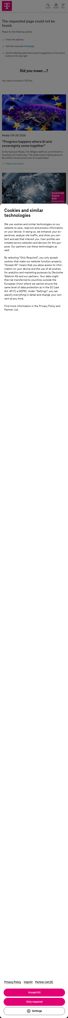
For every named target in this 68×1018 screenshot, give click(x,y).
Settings (37, 1011)
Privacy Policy (12, 982)
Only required (34, 1001)
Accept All (34, 992)
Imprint (28, 982)
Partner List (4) (44, 982)
